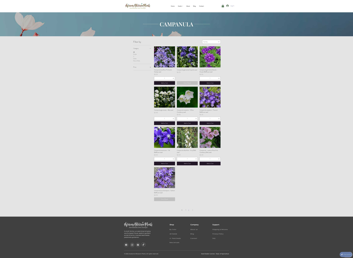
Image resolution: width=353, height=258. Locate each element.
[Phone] (126, 245)
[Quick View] (164, 56)
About (188, 6)
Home (173, 6)
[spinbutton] (164, 78)
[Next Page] (193, 210)
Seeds (180, 6)
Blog (194, 6)
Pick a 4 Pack (136, 61)
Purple (135, 54)
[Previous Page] (182, 210)
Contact (201, 6)
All (134, 52)
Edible (135, 59)
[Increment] (173, 78)
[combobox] (211, 42)
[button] (223, 5)
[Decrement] (155, 78)
